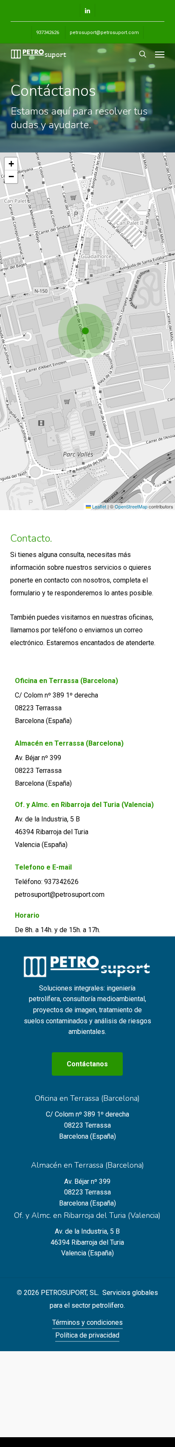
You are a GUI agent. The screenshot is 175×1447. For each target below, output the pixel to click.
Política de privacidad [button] (87, 1335)
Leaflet (98, 506)
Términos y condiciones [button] (87, 1322)
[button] (159, 54)
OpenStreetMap (131, 506)
